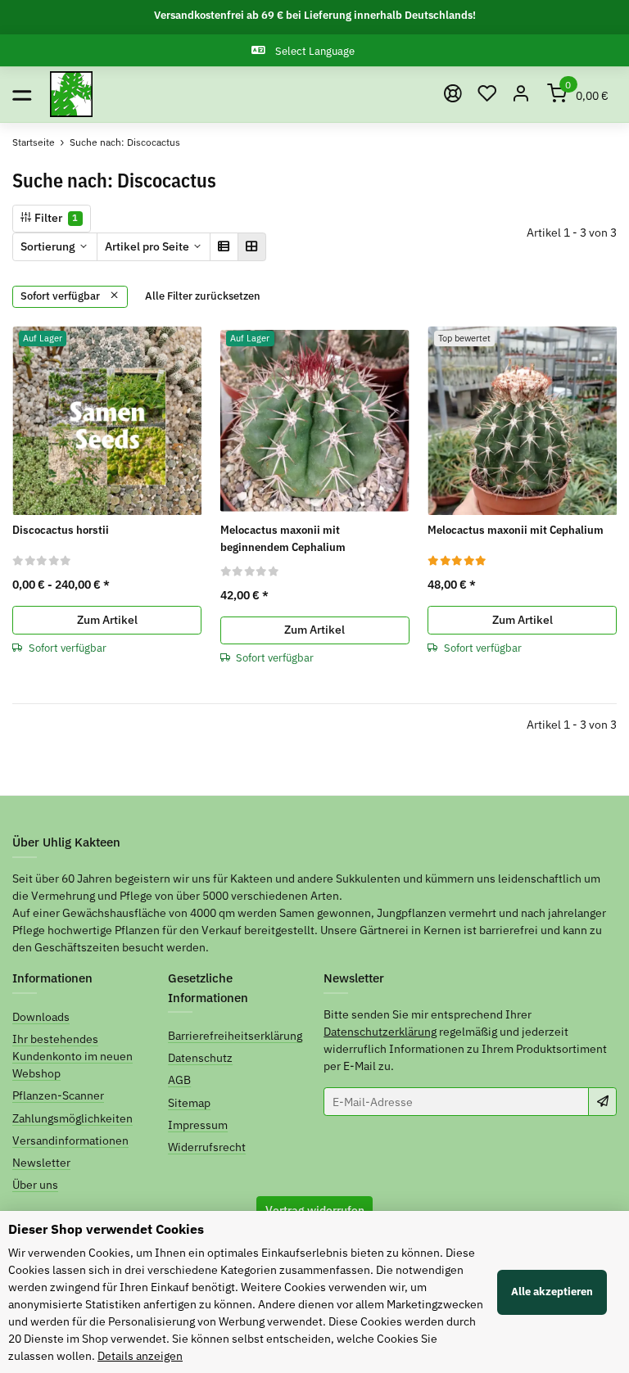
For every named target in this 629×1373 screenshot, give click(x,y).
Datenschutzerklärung (380, 1031)
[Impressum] (453, 94)
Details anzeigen (140, 1355)
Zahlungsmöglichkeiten (72, 1118)
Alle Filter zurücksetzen (202, 296)
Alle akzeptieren (552, 1291)
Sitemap (189, 1102)
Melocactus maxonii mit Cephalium (516, 529)
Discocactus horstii (60, 529)
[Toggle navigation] (21, 94)
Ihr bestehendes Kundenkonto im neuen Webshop (72, 1056)
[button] (487, 95)
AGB (179, 1080)
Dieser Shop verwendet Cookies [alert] (106, 1229)
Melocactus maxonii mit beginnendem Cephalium (283, 538)
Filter (55, 217)
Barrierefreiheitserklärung (235, 1035)
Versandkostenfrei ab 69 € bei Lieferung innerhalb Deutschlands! (315, 15)
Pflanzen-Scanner (58, 1095)
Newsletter (41, 1162)
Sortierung (47, 246)
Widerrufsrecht (207, 1147)
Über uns (35, 1184)
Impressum (198, 1125)
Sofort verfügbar (61, 296)
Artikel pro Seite (147, 246)
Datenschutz (200, 1057)
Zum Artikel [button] (107, 619)
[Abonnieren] (602, 1101)
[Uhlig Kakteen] (71, 94)
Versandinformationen (70, 1140)
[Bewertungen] (42, 560)
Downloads (41, 1016)
